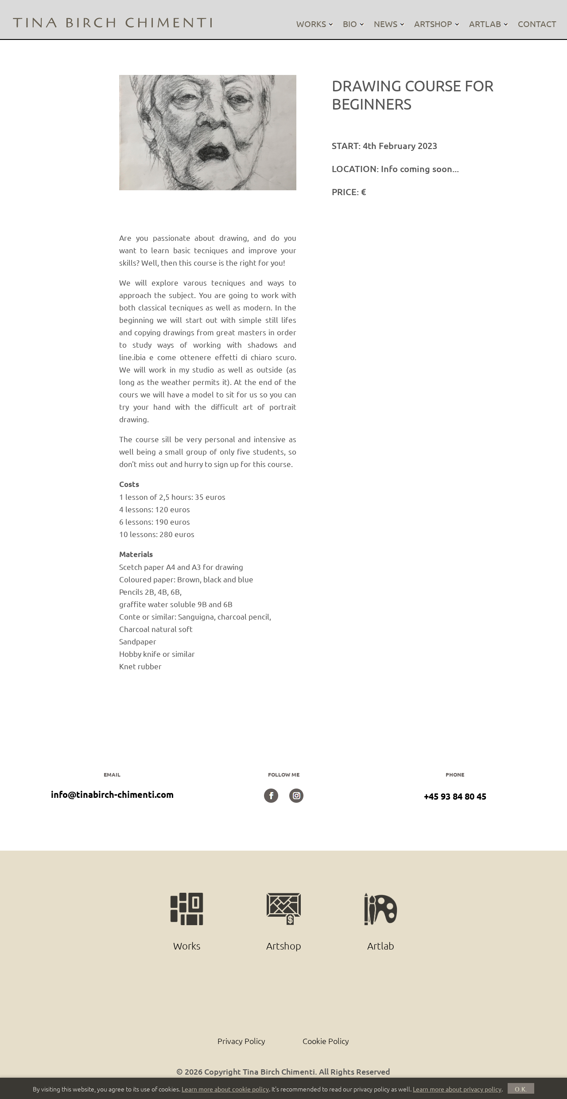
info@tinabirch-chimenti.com (112, 794)
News (385, 23)
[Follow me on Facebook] (271, 799)
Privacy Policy (241, 1041)
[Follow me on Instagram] (296, 799)
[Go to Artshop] (284, 898)
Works (311, 23)
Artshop (433, 23)
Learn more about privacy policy (457, 1089)
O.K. (521, 1089)
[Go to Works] (187, 898)
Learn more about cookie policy (225, 1089)
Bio (350, 23)
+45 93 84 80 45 (455, 796)
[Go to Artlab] (380, 898)
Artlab (485, 23)
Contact (537, 23)
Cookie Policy (326, 1041)
